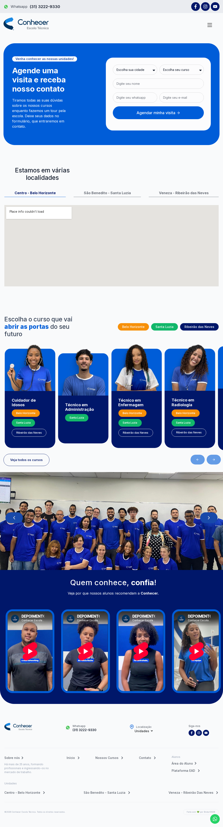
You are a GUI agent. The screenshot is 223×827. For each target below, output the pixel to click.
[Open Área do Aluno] (195, 763)
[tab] (35, 191)
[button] (198, 459)
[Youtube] (215, 6)
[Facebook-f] (195, 6)
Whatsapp (19, 6)
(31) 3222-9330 (45, 6)
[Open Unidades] (151, 731)
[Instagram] (205, 6)
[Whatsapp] (5, 6)
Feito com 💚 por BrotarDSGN (201, 812)
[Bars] (209, 25)
